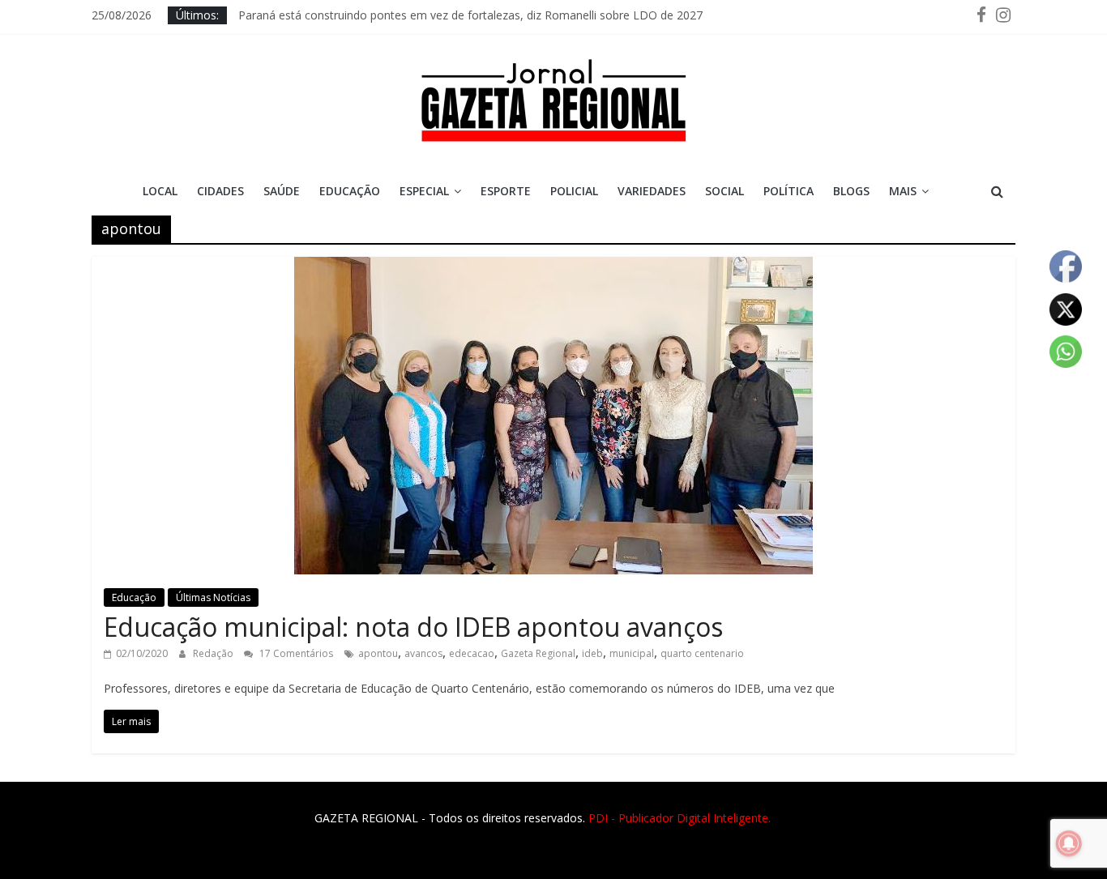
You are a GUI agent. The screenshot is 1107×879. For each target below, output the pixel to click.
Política (788, 190)
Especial (424, 190)
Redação (214, 653)
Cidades (220, 190)
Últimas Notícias (213, 597)
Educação (349, 190)
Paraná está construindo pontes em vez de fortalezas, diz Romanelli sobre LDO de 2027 (470, 15)
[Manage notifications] (1069, 843)
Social (724, 190)
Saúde (281, 190)
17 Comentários (295, 653)
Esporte (506, 190)
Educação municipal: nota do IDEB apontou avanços (413, 626)
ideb (592, 653)
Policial (574, 190)
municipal (631, 653)
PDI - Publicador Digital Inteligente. (679, 818)
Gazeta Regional (538, 653)
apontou (378, 653)
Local (160, 190)
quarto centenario (702, 653)
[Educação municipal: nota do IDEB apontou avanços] (553, 266)
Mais (903, 190)
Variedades (652, 190)
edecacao (471, 653)
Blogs (851, 190)
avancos (423, 653)
